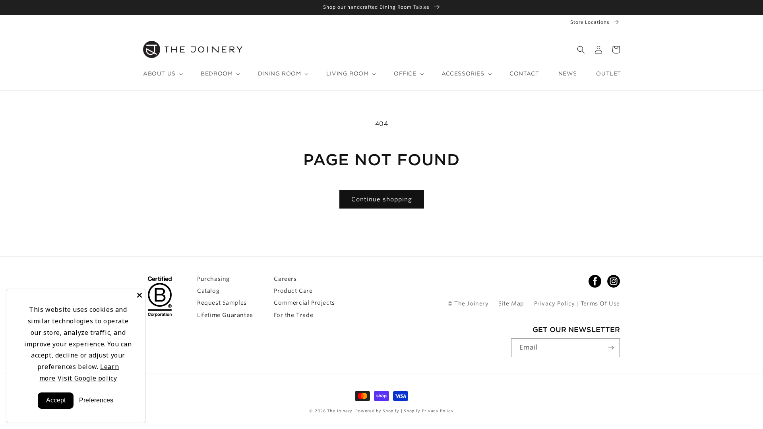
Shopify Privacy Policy (428, 410)
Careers (285, 279)
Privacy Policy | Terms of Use (577, 303)
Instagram (613, 281)
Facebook (595, 281)
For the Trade (293, 315)
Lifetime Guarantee (225, 315)
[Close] (139, 295)
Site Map (511, 303)
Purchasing (213, 279)
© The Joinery (468, 303)
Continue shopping (381, 199)
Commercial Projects (304, 303)
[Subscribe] (611, 347)
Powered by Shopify (378, 410)
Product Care (293, 291)
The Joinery (339, 410)
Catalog (208, 291)
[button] (581, 49)
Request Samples (222, 303)
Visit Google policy (87, 378)
